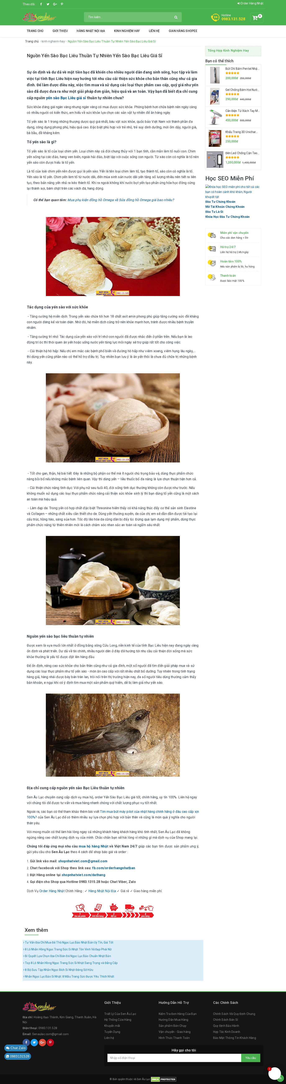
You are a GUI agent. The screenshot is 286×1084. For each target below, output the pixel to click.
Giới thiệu (60, 31)
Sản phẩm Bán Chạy (172, 1025)
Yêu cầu (250, 1058)
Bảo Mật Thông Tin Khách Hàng (234, 1038)
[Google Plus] (55, 4)
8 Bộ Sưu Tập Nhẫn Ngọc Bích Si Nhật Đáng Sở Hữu (58, 969)
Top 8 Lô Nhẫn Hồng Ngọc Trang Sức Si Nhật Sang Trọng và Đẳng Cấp (71, 963)
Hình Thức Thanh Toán (174, 1038)
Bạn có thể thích (219, 61)
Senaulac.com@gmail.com (50, 1034)
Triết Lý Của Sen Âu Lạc (120, 1014)
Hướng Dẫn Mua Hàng (173, 1019)
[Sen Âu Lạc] (40, 16)
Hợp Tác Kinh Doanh (226, 1031)
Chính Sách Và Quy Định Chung (234, 1014)
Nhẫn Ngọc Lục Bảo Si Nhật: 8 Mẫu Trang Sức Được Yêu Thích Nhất (69, 976)
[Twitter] (48, 4)
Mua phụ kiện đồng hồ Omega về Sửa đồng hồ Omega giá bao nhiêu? (120, 200)
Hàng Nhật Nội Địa (91, 31)
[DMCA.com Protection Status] (163, 1079)
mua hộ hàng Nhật (93, 846)
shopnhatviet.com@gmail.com (83, 861)
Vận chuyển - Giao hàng (175, 1031)
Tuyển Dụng (112, 1031)
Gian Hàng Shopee (183, 31)
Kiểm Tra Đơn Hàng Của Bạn (178, 1014)
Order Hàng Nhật (251, 3)
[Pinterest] (62, 4)
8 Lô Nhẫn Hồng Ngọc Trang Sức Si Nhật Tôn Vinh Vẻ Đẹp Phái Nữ (68, 949)
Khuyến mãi (112, 1025)
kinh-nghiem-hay (54, 41)
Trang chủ (35, 31)
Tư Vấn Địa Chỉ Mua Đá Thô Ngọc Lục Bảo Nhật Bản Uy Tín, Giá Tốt (68, 942)
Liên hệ (154, 31)
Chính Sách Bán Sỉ (225, 1019)
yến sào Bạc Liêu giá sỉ (66, 98)
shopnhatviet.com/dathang (83, 875)
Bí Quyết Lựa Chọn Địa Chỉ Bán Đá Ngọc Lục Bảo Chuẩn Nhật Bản (67, 956)
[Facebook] (41, 4)
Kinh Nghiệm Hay (127, 31)
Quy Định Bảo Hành (226, 1025)
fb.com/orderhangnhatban (113, 868)
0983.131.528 (233, 19)
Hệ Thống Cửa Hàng (117, 1019)
